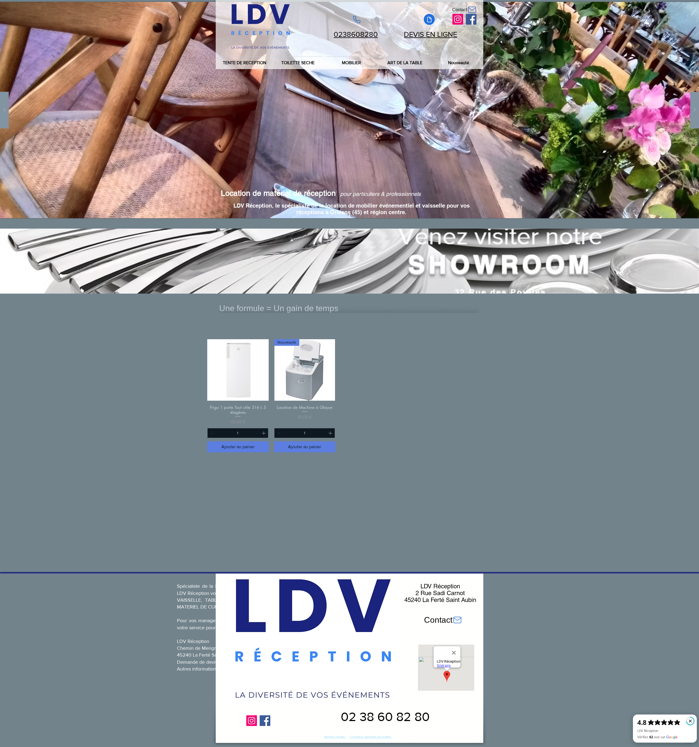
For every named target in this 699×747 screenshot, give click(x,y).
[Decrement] (211, 433)
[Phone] (356, 19)
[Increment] (264, 433)
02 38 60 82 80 (385, 717)
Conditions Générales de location (371, 736)
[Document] (429, 19)
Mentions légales (335, 736)
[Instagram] (457, 19)
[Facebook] (471, 19)
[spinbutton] (238, 433)
